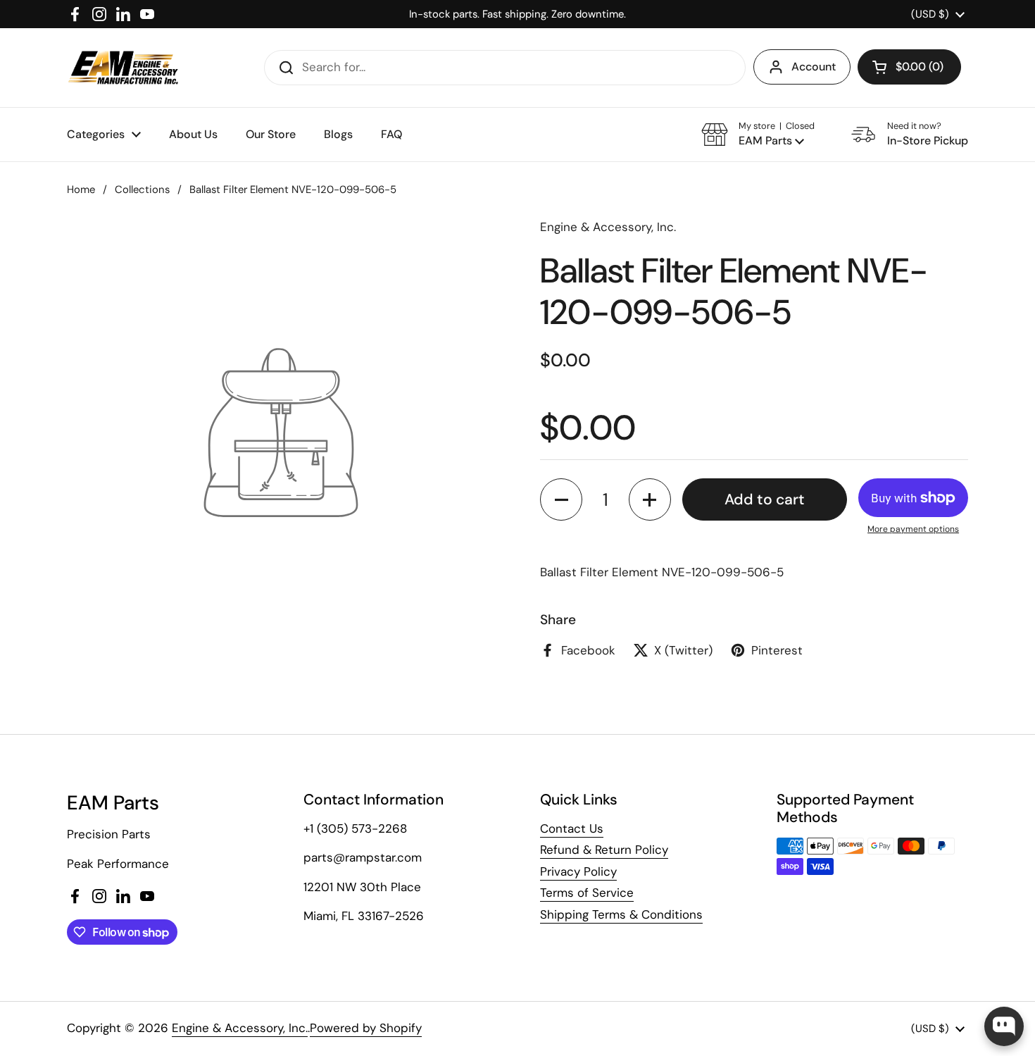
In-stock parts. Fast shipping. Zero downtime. (517, 14)
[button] (909, 67)
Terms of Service (587, 892)
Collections (142, 189)
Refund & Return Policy (604, 849)
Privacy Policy (578, 871)
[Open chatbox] (1004, 1026)
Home (81, 189)
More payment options (913, 529)
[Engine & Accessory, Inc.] (123, 67)
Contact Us (571, 828)
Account (813, 66)
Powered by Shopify (366, 1028)
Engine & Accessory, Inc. (240, 1028)
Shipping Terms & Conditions (621, 914)
